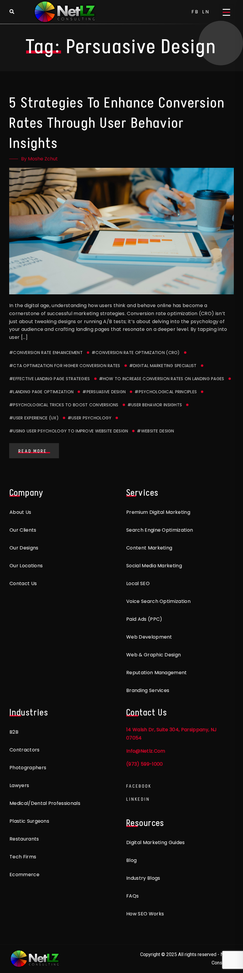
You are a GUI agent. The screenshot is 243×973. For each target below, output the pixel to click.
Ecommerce (24, 874)
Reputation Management (156, 672)
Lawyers (19, 785)
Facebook (139, 786)
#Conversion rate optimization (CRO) (136, 353)
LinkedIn (138, 799)
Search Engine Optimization (159, 530)
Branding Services (147, 690)
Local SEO (138, 583)
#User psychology (89, 418)
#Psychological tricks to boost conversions (64, 405)
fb (195, 11)
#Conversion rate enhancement (46, 353)
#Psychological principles (166, 392)
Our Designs (24, 547)
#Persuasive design (104, 392)
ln (206, 11)
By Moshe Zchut (39, 158)
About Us (20, 512)
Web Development (149, 637)
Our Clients (22, 530)
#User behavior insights (154, 405)
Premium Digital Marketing (158, 512)
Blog (131, 860)
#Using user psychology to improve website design (68, 431)
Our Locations (26, 565)
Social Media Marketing (154, 565)
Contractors (24, 749)
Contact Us (23, 583)
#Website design (155, 431)
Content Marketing (149, 547)
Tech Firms (22, 856)
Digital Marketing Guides (155, 842)
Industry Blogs (143, 878)
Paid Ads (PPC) (144, 619)
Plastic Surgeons (29, 821)
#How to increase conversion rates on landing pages (161, 379)
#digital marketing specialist (163, 366)
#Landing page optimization (41, 392)
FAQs (132, 896)
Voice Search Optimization (158, 601)
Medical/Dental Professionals (44, 803)
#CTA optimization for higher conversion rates (64, 366)
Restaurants (24, 838)
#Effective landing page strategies (49, 379)
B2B (13, 732)
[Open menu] (226, 12)
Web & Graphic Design (153, 654)
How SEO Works (145, 913)
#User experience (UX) (34, 418)
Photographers (27, 767)
